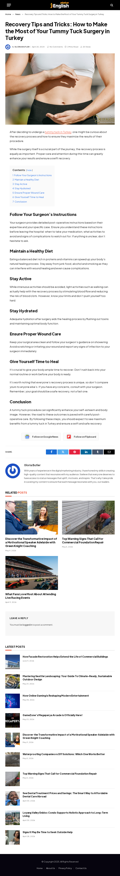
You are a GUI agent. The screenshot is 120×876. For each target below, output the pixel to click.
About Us (50, 868)
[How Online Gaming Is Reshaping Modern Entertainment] (12, 701)
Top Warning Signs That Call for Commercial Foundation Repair (83, 540)
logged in (27, 624)
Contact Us (81, 868)
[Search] (111, 5)
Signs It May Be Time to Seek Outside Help (48, 832)
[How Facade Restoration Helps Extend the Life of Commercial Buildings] (12, 662)
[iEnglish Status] (60, 5)
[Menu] (9, 5)
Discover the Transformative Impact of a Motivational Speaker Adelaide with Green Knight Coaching (31, 542)
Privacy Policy (65, 868)
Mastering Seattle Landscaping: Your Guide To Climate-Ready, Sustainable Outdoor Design (67, 678)
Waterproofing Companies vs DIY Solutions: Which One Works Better (64, 754)
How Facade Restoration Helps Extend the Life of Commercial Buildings (65, 656)
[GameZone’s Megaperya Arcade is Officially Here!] (12, 720)
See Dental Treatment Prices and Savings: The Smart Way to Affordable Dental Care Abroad (65, 795)
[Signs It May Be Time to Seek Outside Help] (12, 837)
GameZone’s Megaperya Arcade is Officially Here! (52, 715)
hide (29, 170)
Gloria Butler (22, 47)
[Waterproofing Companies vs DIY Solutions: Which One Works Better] (12, 759)
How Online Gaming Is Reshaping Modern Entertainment (56, 695)
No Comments (56, 47)
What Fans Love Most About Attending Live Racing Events (30, 595)
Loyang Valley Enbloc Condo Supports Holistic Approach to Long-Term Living (65, 814)
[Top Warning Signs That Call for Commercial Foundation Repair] (88, 517)
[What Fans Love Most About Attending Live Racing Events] (31, 573)
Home (39, 868)
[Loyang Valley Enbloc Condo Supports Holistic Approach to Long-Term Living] (12, 818)
